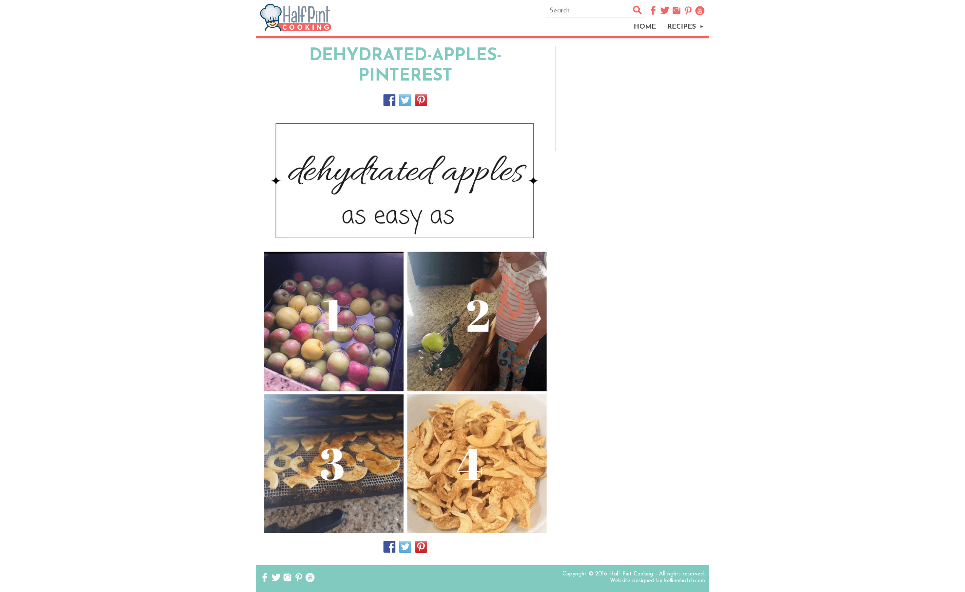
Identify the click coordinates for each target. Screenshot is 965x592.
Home (645, 27)
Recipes (681, 27)
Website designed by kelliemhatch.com (657, 581)
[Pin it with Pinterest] (421, 100)
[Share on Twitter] (405, 100)
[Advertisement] (633, 98)
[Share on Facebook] (389, 100)
